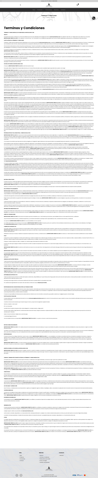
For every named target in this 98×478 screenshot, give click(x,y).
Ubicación (62, 455)
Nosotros (56, 9)
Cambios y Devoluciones (44, 462)
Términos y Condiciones (44, 457)
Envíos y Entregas (43, 460)
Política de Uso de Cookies (45, 458)
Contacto (63, 9)
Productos (40, 9)
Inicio (34, 9)
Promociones (49, 9)
